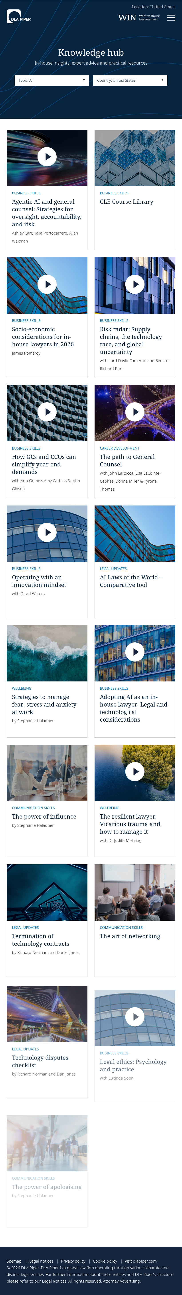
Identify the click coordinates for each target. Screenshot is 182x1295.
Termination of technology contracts (40, 940)
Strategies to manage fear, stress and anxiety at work (44, 704)
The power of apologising (47, 1175)
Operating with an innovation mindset (39, 581)
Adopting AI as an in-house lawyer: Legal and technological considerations (133, 708)
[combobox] (52, 80)
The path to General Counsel (127, 460)
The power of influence (44, 816)
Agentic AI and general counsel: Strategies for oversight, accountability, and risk (46, 212)
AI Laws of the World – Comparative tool (131, 581)
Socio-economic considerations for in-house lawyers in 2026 (43, 336)
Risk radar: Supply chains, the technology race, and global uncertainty (131, 340)
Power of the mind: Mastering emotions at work (131, 1182)
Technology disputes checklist (40, 1059)
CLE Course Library (126, 201)
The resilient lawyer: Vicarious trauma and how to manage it (130, 823)
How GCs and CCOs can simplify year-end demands (44, 464)
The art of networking (130, 936)
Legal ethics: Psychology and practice (133, 1059)
